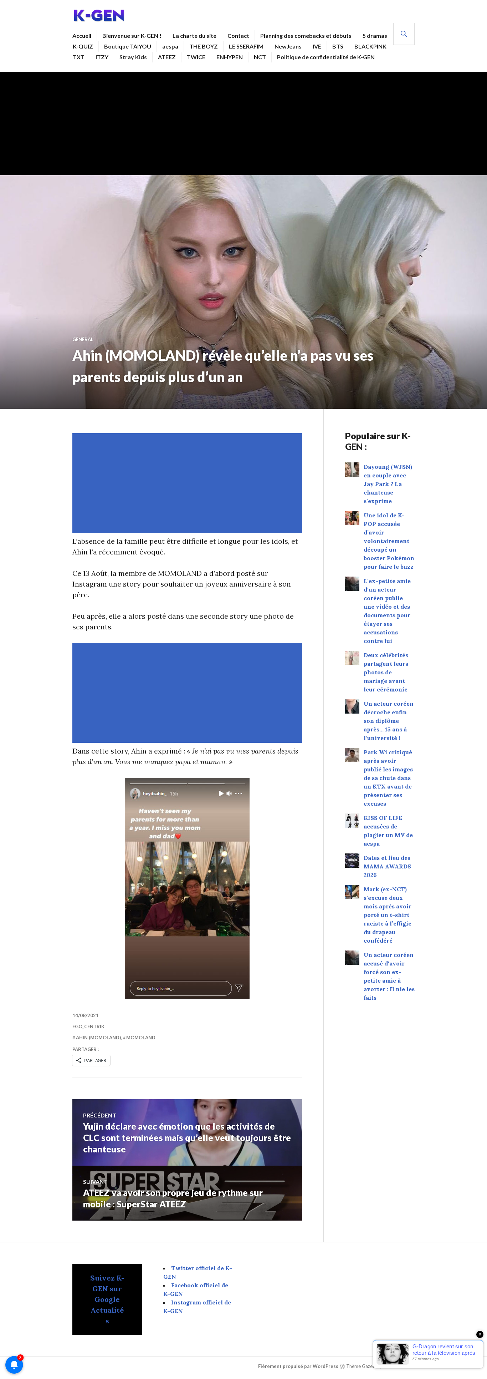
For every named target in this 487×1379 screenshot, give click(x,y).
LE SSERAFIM (246, 46)
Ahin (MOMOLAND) (98, 1037)
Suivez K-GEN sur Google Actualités (107, 1299)
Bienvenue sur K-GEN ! (132, 35)
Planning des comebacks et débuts (306, 35)
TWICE (196, 57)
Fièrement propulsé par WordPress (298, 1366)
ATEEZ (167, 57)
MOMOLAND (140, 1037)
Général (82, 339)
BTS (337, 46)
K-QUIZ (83, 46)
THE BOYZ (203, 46)
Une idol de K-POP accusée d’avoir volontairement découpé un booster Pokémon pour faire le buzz (389, 541)
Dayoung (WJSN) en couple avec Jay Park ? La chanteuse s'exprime (388, 484)
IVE (317, 46)
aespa (170, 46)
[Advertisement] (243, 122)
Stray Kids (133, 57)
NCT (260, 57)
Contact (238, 35)
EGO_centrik (88, 1026)
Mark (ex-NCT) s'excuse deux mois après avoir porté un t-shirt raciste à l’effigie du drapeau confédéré (387, 915)
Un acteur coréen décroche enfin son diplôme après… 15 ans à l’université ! (389, 720)
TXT (78, 57)
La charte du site (194, 35)
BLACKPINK (370, 46)
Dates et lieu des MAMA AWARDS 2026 (387, 866)
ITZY (102, 57)
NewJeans (288, 46)
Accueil (81, 35)
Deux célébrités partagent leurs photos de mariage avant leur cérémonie (386, 672)
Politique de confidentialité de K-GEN (326, 57)
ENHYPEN (229, 57)
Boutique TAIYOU (127, 46)
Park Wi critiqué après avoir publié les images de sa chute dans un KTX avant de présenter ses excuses (388, 778)
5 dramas (375, 35)
